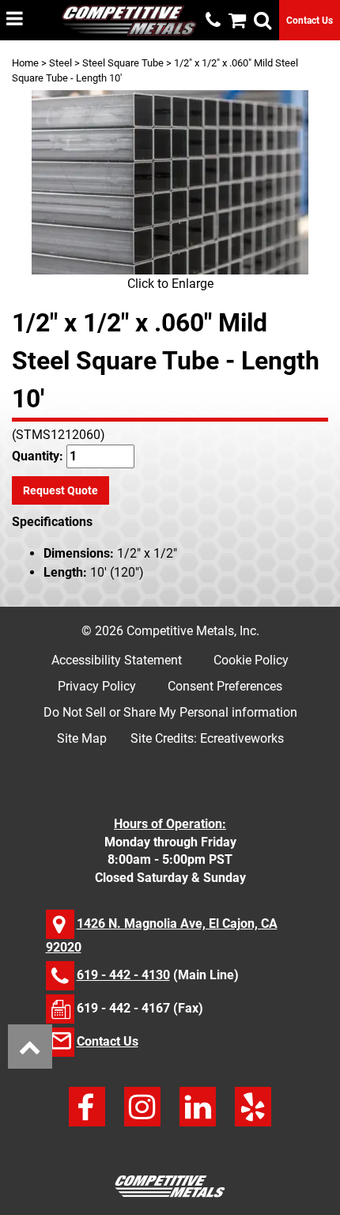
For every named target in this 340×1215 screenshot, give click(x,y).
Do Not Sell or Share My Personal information (170, 712)
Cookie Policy (251, 660)
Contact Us (309, 20)
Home (25, 63)
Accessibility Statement (116, 660)
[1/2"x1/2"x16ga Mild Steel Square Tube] (170, 182)
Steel (60, 63)
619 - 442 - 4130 (123, 974)
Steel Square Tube (123, 63)
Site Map (82, 738)
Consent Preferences (225, 686)
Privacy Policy (97, 686)
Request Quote (60, 490)
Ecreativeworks (242, 738)
